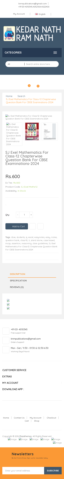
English (42, 14)
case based (49, 240)
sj (26, 237)
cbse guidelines (40, 243)
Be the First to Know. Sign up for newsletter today (30, 458)
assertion (16, 243)
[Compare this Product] (40, 226)
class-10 (23, 240)
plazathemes (25, 436)
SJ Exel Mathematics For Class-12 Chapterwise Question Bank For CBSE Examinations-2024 (31, 101)
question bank (12, 240)
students (21, 237)
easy (48, 237)
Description (17, 274)
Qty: (7, 214)
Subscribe (53, 470)
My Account (35, 417)
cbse (13, 237)
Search (21, 96)
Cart (27, 421)
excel (30, 237)
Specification (18, 280)
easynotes (39, 237)
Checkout (51, 417)
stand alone (36, 240)
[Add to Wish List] (33, 226)
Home (9, 96)
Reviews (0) (17, 287)
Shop (36, 421)
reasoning (27, 243)
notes (54, 237)
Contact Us (19, 417)
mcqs (8, 243)
